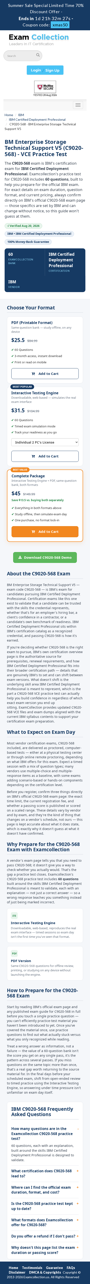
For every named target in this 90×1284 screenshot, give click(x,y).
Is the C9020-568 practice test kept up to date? (42, 1206)
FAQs (71, 1268)
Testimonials (32, 1268)
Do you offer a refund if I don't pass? (43, 1236)
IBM (21, 115)
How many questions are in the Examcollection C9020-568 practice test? (42, 1133)
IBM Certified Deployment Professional (37, 119)
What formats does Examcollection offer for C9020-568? (42, 1222)
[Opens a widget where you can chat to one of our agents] (72, 1276)
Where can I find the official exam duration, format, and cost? (41, 1190)
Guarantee (54, 1268)
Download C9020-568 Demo (47, 557)
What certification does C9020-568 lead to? (41, 1173)
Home (9, 115)
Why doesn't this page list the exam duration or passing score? (43, 1250)
